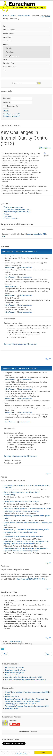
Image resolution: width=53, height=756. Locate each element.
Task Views (7, 41)
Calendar (9, 48)
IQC (2, 648)
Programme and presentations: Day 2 (17, 212)
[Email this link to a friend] (48, 148)
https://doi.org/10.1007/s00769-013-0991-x (32, 579)
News (5, 59)
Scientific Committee (11, 219)
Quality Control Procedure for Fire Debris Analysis (21, 501)
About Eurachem (9, 30)
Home (5, 16)
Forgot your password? (11, 114)
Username (6, 98)
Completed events (23, 16)
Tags (5, 70)
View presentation (25, 267)
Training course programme (13, 207)
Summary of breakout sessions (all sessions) (20, 344)
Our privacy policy (22, 754)
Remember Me (12, 106)
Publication (7, 216)
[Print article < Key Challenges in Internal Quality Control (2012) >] (42, 148)
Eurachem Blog (8, 63)
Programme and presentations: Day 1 (17, 209)
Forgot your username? (11, 116)
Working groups (8, 33)
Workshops (10, 52)
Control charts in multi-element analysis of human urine (23, 537)
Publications (7, 37)
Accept (43, 752)
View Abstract (10, 267)
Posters (6, 214)
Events (12, 16)
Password (6, 102)
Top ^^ (48, 359)
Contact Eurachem (10, 67)
